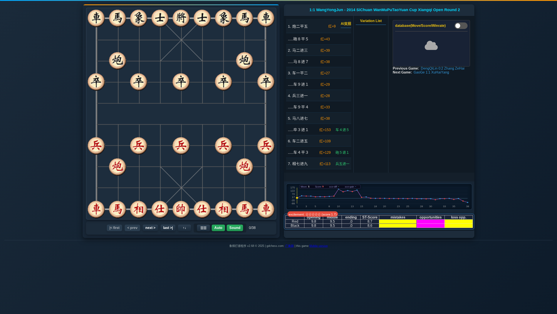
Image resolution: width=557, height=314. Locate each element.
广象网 (289, 245)
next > (150, 228)
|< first (114, 228)
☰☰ (203, 228)
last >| (168, 228)
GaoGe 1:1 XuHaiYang (431, 72)
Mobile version (318, 245)
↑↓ (184, 228)
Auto (218, 228)
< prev (132, 228)
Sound (234, 228)
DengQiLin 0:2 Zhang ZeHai (443, 68)
